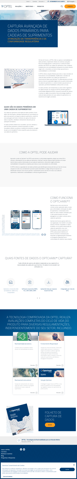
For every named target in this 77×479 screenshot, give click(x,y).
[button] (74, 465)
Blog (2, 456)
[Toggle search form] (62, 6)
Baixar (50, 425)
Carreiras (35, 1)
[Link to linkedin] (21, 450)
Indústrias (29, 6)
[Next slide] (45, 235)
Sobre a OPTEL (5, 450)
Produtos (40, 6)
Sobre (27, 1)
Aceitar (67, 469)
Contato (70, 6)
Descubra (41, 1)
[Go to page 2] (39, 298)
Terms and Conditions (7, 476)
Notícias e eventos (6, 454)
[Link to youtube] (24, 450)
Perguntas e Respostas (8, 458)
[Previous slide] (42, 235)
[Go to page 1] (37, 298)
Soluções (18, 6)
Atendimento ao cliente (57, 1)
